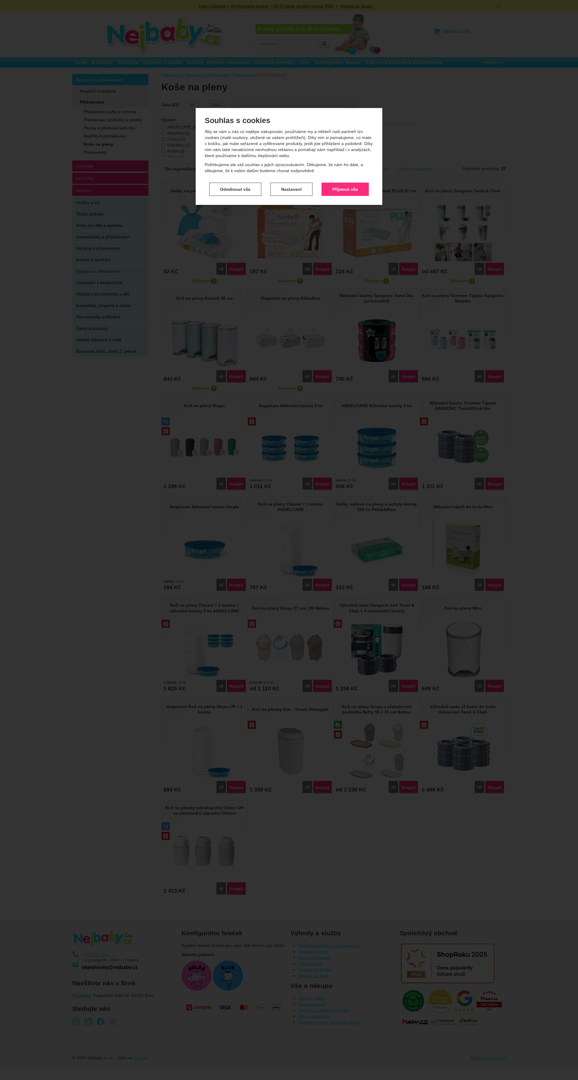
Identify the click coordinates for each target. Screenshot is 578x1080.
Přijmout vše (345, 189)
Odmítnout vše (235, 189)
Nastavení (291, 189)
